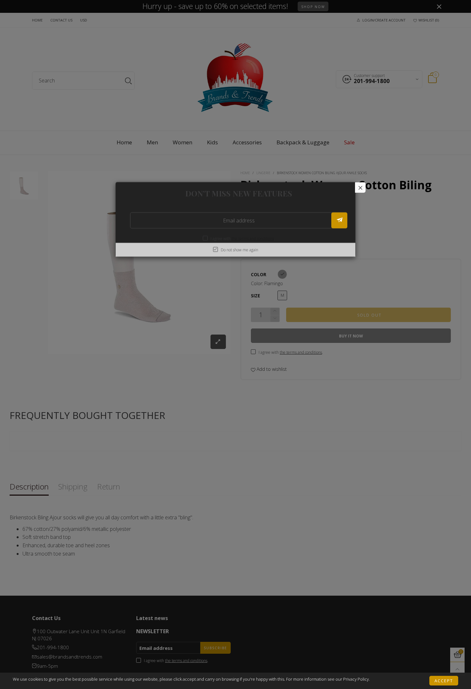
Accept (443, 680)
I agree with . (243, 238)
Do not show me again (239, 249)
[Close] (360, 187)
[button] (339, 220)
